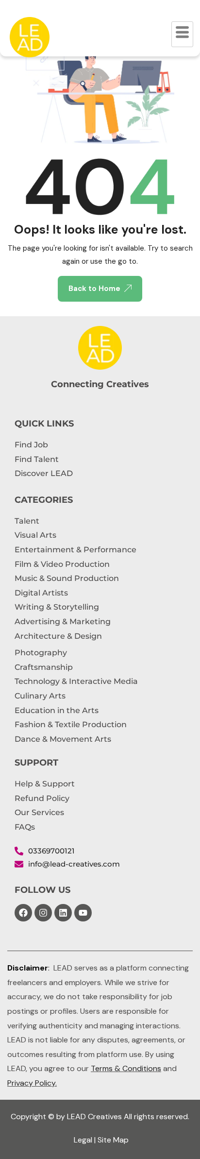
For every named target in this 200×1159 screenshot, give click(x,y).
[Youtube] (83, 912)
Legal (83, 1140)
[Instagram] (43, 912)
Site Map (113, 1140)
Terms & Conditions (126, 1068)
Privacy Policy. (32, 1083)
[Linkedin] (63, 912)
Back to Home (94, 288)
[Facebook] (23, 912)
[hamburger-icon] (182, 34)
